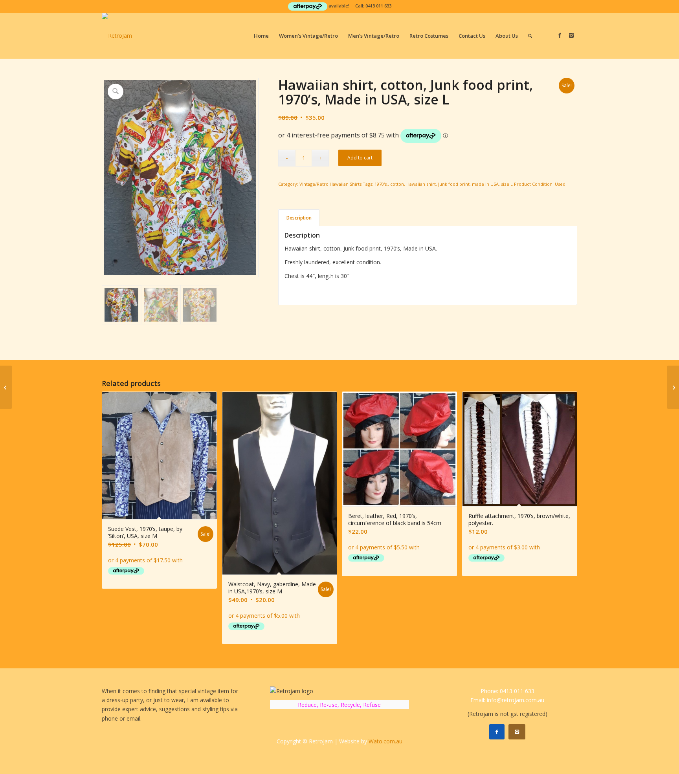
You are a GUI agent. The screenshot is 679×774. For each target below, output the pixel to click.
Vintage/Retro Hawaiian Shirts (330, 184)
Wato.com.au (385, 741)
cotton (397, 184)
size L (507, 184)
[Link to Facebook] (559, 35)
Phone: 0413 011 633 (507, 691)
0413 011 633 (378, 6)
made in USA (485, 184)
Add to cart (360, 157)
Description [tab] (299, 218)
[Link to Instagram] (571, 35)
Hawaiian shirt (421, 184)
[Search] (530, 36)
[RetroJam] (117, 36)
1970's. (381, 184)
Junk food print (454, 184)
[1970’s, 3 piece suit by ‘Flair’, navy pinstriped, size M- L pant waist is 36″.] (673, 387)
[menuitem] (261, 36)
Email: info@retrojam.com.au (507, 700)
